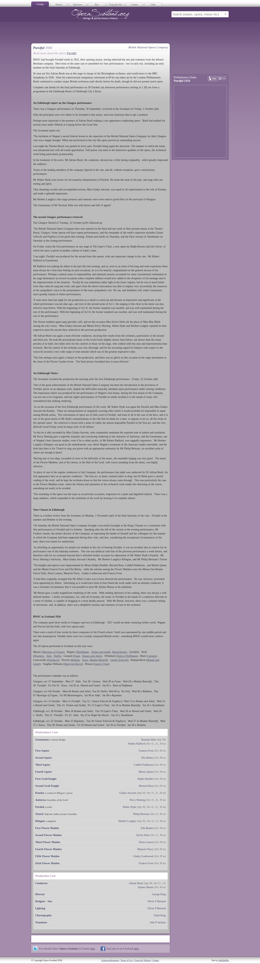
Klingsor (40, 821)
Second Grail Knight (47, 785)
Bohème (75, 660)
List (223, 78)
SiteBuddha (223, 960)
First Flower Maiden (47, 828)
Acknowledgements (110, 960)
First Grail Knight (46, 778)
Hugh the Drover (73, 664)
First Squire (42, 750)
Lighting (40, 908)
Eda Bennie (147, 828)
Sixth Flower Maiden (47, 863)
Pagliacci (53, 660)
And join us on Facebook (122, 948)
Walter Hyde (129, 807)
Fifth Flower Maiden (47, 856)
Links (153, 4)
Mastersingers (119, 652)
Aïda (48, 656)
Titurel (39, 814)
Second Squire (43, 757)
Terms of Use (126, 960)
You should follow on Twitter (67, 948)
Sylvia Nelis (142, 835)
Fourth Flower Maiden (48, 849)
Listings (40, 4)
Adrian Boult (136, 883)
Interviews (78, 4)
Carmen (152, 656)
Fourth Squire (43, 771)
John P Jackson (158, 922)
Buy (97, 4)
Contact (134, 4)
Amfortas (40, 800)
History (59, 4)
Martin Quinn (146, 771)
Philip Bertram (141, 814)
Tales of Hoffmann (127, 656)
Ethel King (160, 915)
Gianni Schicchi (118, 660)
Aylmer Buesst (145, 887)
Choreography (43, 915)
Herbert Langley (127, 821)
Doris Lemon (146, 842)
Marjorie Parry (145, 849)
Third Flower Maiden (47, 842)
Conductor (41, 883)
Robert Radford (136, 743)
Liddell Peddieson (143, 764)
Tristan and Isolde (101, 652)
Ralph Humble (145, 778)
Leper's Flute (101, 664)
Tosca (85, 660)
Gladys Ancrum (127, 793)
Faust (77, 656)
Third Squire (42, 764)
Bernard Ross (146, 785)
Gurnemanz (42, 739)
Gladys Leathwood (143, 856)
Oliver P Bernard (157, 901)
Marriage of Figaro (52, 652)
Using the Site (115, 4)
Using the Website (142, 960)
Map (214, 78)
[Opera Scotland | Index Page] (100, 14)
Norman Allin (148, 739)
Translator (41, 922)
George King (159, 894)
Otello (57, 656)
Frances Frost (146, 750)
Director (40, 894)
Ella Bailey (147, 757)
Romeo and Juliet (91, 656)
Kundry (39, 793)
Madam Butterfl (98, 660)
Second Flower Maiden (48, 835)
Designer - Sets (43, 901)
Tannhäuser (83, 652)
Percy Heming (137, 800)
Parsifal (71, 53)
